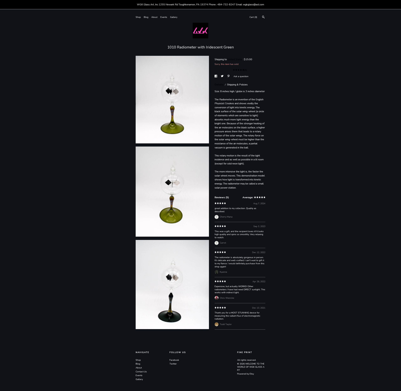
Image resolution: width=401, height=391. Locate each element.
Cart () (253, 17)
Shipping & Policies (237, 84)
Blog (146, 17)
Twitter (173, 363)
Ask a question (241, 76)
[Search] (263, 17)
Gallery (173, 17)
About (154, 17)
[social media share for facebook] (216, 76)
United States (235, 59)
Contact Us (141, 371)
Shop (138, 17)
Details (219, 84)
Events (163, 17)
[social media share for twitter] (222, 76)
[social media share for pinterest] (228, 76)
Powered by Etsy (245, 373)
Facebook (174, 360)
